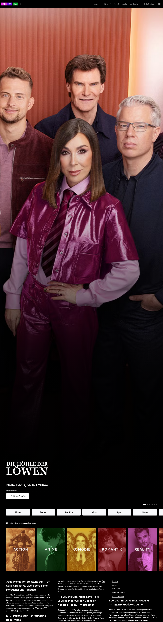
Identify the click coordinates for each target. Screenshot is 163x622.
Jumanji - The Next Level (68, 586)
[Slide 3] (149, 504)
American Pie (91, 584)
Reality (115, 581)
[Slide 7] (156, 504)
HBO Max (116, 589)
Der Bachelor (81, 618)
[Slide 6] (154, 504)
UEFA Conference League (132, 620)
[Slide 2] (147, 504)
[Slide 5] (152, 504)
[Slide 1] (144, 504)
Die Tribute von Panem (76, 584)
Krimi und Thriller (118, 592)
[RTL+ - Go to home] (11, 4)
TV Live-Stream (18, 597)
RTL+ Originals (118, 596)
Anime (114, 585)
